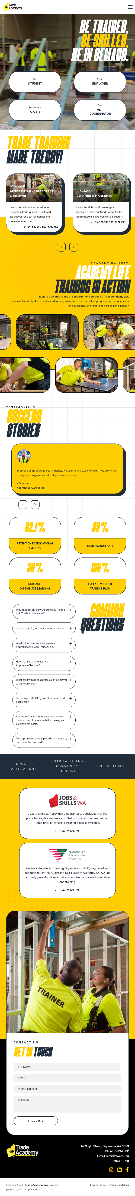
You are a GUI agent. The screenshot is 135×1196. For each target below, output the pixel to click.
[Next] (73, 247)
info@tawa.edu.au (117, 1156)
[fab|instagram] (111, 1169)
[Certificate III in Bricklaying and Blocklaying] (34, 175)
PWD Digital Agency (29, 1189)
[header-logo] (12, 7)
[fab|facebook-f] (127, 1169)
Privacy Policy (97, 1184)
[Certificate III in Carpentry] (101, 175)
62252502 (122, 1151)
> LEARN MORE (67, 831)
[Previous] (61, 247)
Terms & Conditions (118, 1184)
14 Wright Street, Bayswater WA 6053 (105, 1146)
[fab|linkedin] (119, 1169)
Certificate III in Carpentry (94, 195)
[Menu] (130, 7)
